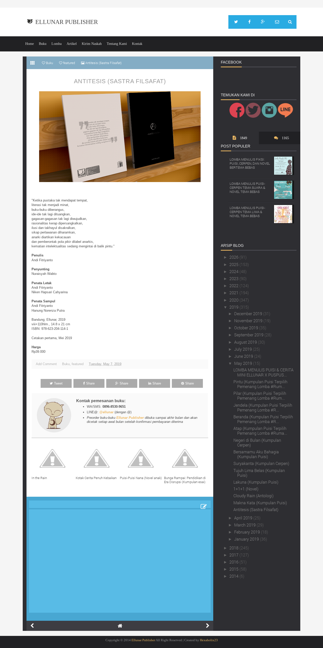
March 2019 (245, 524)
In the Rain (39, 478)
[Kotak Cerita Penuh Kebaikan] (98, 458)
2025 (234, 264)
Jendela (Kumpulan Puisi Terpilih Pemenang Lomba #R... (262, 407)
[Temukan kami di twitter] (236, 22)
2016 (234, 562)
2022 (234, 285)
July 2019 (243, 349)
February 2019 (247, 532)
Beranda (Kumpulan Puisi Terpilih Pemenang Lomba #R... (263, 419)
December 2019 (248, 313)
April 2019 (243, 517)
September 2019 (249, 334)
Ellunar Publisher (66, 22)
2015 (234, 569)
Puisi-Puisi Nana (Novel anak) (141, 478)
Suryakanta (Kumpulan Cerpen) (261, 463)
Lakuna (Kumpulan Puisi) (255, 482)
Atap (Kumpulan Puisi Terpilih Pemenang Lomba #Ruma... (260, 431)
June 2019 (244, 356)
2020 (234, 300)
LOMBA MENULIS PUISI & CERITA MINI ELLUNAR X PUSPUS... (263, 372)
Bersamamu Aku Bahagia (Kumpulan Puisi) (256, 454)
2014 (234, 576)
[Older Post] (207, 626)
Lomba (56, 44)
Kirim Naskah (92, 44)
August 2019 (246, 342)
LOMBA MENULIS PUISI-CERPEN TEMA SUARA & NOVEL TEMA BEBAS (247, 187)
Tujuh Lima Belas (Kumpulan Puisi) (259, 473)
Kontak (137, 44)
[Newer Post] (32, 626)
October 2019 (246, 327)
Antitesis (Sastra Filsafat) (120, 81)
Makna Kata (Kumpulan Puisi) (260, 502)
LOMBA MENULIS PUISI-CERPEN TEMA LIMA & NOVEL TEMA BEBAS (247, 211)
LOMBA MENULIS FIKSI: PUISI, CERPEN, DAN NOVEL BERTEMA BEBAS (250, 163)
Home (29, 44)
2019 (234, 307)
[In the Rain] (54, 458)
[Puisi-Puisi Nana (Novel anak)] (142, 458)
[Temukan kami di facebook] (249, 22)
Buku (42, 44)
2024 (234, 271)
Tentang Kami (117, 44)
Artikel (72, 44)
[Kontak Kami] (277, 22)
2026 (234, 257)
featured (78, 364)
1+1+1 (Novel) (245, 488)
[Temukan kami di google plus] (262, 22)
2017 (234, 554)
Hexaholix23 (209, 640)
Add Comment (46, 364)
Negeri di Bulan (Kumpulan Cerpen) (257, 442)
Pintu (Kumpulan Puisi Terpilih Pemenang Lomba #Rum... (260, 384)
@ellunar (106, 412)
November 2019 (248, 320)
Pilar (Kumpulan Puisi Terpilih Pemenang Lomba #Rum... (259, 396)
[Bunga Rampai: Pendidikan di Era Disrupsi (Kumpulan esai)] (186, 458)
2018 (234, 547)
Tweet (58, 383)
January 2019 (247, 539)
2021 (234, 292)
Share (90, 383)
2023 (234, 278)
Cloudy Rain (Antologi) (253, 495)
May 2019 (243, 363)
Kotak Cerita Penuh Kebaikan (96, 478)
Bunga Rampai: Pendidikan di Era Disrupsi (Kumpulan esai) (185, 480)
